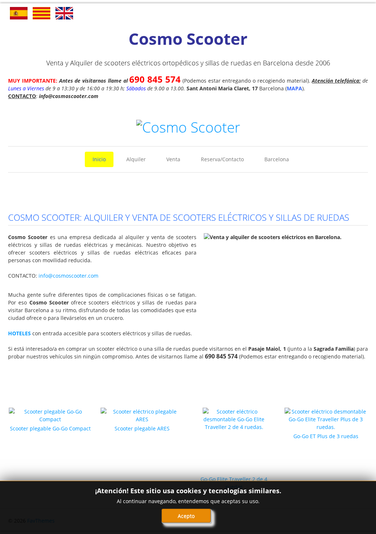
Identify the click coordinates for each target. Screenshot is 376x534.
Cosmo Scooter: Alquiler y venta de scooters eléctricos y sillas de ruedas (178, 217)
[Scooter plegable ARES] (142, 414)
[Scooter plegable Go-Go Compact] (50, 414)
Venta (173, 159)
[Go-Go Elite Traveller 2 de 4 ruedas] (233, 441)
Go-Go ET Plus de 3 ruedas (325, 436)
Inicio (99, 159)
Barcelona (276, 159)
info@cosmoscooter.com (68, 275)
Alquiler (136, 159)
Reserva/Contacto (222, 159)
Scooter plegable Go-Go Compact (50, 428)
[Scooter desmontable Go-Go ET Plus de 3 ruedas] (326, 418)
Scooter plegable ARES (142, 428)
